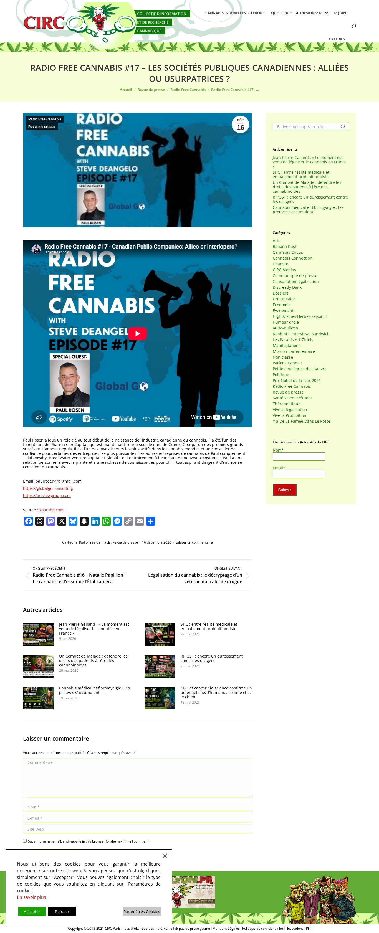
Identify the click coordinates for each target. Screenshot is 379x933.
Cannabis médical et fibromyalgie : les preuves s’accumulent (94, 690)
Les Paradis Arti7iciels (293, 340)
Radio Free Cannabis (44, 119)
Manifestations (286, 345)
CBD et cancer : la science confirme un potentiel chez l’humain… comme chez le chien (216, 692)
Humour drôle (286, 322)
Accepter (32, 911)
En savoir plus (31, 897)
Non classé (283, 357)
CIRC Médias (284, 270)
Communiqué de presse (295, 275)
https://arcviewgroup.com (47, 495)
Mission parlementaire (294, 351)
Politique (281, 374)
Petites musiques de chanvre (300, 369)
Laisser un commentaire (194, 542)
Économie (282, 305)
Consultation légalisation (296, 281)
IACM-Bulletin (285, 328)
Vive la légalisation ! (291, 409)
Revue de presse (41, 127)
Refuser (62, 911)
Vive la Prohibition (289, 415)
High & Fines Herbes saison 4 (300, 316)
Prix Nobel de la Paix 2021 (297, 380)
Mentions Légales (226, 928)
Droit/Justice (284, 299)
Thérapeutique (286, 404)
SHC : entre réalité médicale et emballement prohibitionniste (209, 626)
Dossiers (281, 293)
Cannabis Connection (292, 258)
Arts (276, 241)
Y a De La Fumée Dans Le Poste (301, 421)
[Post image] (38, 634)
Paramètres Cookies (141, 911)
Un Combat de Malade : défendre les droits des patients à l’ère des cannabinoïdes (93, 660)
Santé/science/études (293, 398)
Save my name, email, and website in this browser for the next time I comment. (88, 841)
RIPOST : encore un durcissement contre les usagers (212, 658)
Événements (284, 310)
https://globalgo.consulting (48, 488)
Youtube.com (51, 510)
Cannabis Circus (288, 252)
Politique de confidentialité (262, 928)
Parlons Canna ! (287, 363)
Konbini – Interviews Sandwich (301, 334)
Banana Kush (285, 246)
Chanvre (280, 264)
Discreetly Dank (287, 287)
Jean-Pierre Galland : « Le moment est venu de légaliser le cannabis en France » (94, 628)
